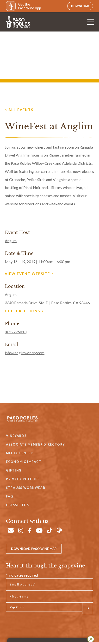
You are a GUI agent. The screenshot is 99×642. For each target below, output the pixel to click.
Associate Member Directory (35, 444)
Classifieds (17, 505)
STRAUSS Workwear (25, 487)
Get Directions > (24, 311)
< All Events (19, 110)
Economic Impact (24, 461)
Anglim (11, 240)
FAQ (9, 496)
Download (80, 6)
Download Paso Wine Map (33, 549)
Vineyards (16, 435)
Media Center (19, 453)
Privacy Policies (22, 479)
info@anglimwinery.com (24, 352)
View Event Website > (29, 274)
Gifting (14, 470)
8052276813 (15, 331)
